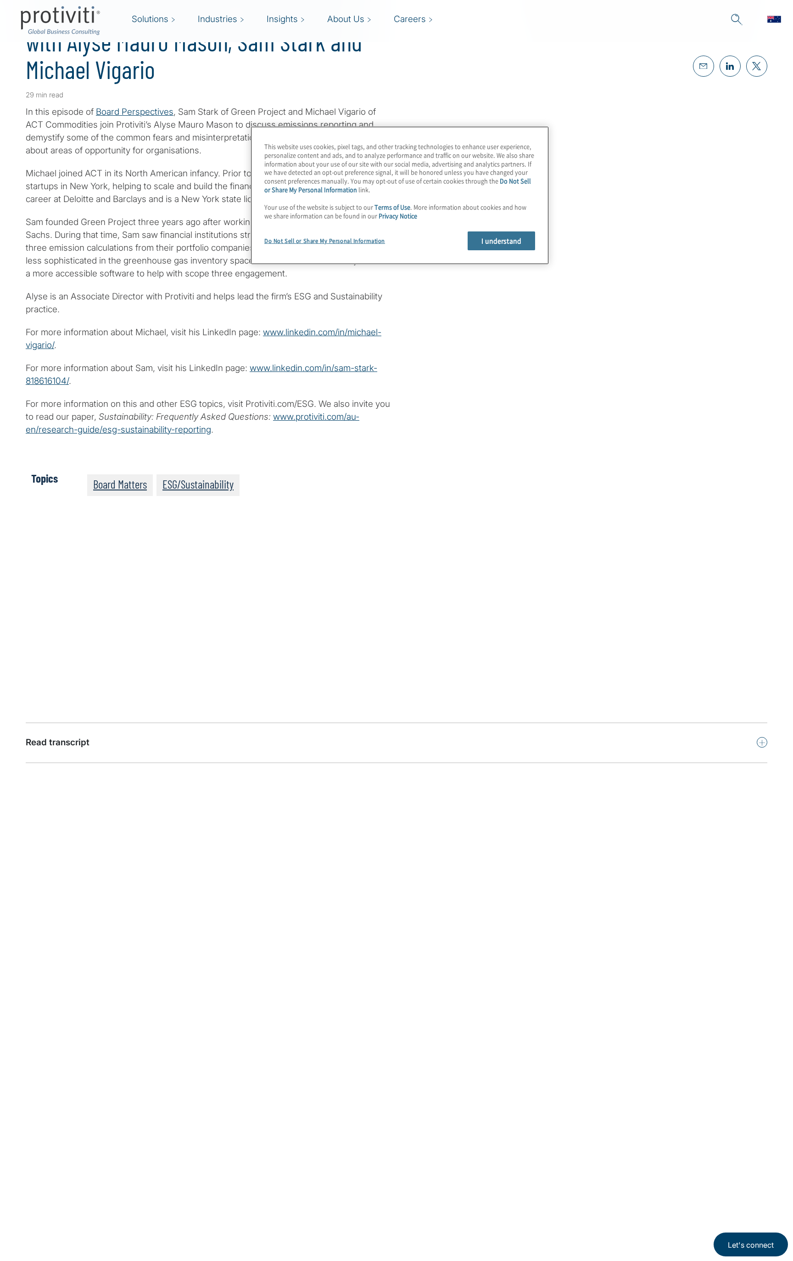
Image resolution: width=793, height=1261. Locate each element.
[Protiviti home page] (75, 1153)
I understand (501, 240)
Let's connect (751, 1245)
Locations (225, 1220)
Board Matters (120, 484)
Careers (221, 1167)
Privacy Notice (398, 215)
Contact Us (228, 1194)
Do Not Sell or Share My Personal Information (324, 241)
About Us (224, 1141)
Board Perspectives (134, 112)
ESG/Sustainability (198, 484)
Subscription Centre (302, 1141)
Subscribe (57, 705)
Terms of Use (392, 207)
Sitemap (279, 1167)
